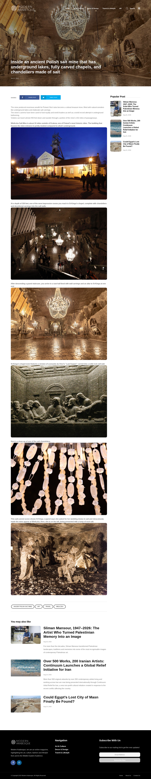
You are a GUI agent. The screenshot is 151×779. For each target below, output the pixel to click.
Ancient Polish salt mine (23, 606)
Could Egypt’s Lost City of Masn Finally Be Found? (131, 144)
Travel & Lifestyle (109, 8)
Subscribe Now (119, 760)
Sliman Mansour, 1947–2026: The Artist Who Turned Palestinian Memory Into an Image (71, 632)
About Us (128, 775)
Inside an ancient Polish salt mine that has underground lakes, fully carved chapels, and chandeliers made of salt (56, 67)
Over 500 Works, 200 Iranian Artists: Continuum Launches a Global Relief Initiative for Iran (74, 665)
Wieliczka (59, 606)
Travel (48, 606)
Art (38, 606)
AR (120, 8)
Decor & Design (93, 8)
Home (67, 8)
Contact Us (137, 775)
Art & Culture (78, 8)
